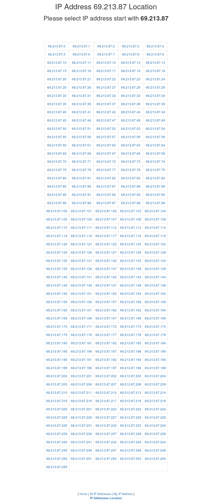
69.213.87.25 (56, 87)
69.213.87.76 (81, 169)
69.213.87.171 (81, 326)
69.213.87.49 (155, 120)
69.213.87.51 (81, 128)
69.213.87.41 (81, 112)
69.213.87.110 (56, 227)
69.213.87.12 (106, 62)
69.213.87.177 (106, 334)
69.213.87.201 (81, 375)
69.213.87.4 (155, 46)
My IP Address (123, 494)
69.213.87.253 (130, 458)
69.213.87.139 (155, 268)
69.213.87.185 (56, 351)
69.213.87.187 (106, 351)
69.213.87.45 (56, 120)
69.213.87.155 (56, 301)
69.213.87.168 (130, 318)
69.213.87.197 (106, 367)
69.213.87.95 (56, 202)
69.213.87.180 (56, 343)
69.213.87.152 (106, 293)
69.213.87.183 (130, 343)
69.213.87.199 (155, 367)
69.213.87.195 (56, 367)
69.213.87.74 (155, 161)
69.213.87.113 (130, 227)
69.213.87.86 (81, 186)
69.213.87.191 (81, 359)
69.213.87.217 (106, 400)
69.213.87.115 (56, 235)
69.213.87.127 (106, 252)
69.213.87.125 (56, 252)
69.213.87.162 (106, 310)
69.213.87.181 (81, 343)
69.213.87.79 (155, 169)
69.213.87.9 (155, 54)
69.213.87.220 (56, 409)
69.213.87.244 (155, 442)
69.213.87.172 (106, 326)
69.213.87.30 (56, 95)
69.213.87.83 (130, 178)
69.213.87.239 (155, 433)
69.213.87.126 (81, 252)
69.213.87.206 (81, 384)
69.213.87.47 (106, 120)
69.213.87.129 (155, 252)
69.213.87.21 (81, 79)
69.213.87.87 (106, 186)
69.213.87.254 (155, 458)
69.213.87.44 (155, 112)
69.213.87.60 (56, 145)
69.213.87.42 (106, 112)
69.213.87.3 (130, 46)
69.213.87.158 (130, 301)
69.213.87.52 (106, 128)
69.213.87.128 (130, 252)
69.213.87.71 (81, 161)
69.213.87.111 (81, 227)
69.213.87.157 (106, 301)
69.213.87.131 (81, 260)
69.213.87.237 (106, 433)
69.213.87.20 (56, 79)
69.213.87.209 (155, 384)
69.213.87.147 (106, 285)
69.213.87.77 (106, 169)
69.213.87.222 (106, 409)
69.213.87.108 (130, 219)
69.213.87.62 (106, 145)
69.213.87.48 (130, 120)
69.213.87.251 (81, 458)
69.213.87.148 (130, 285)
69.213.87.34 (155, 95)
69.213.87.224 (155, 409)
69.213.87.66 (81, 153)
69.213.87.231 (81, 425)
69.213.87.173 (130, 326)
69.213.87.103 (130, 210)
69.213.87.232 (106, 425)
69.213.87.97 (106, 202)
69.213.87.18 (130, 70)
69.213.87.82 (106, 178)
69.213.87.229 (155, 417)
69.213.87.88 (130, 186)
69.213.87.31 (81, 95)
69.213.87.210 (56, 392)
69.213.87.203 (130, 375)
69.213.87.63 (130, 145)
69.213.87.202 (106, 375)
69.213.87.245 (56, 450)
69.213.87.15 (56, 70)
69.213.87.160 (56, 310)
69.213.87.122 (106, 244)
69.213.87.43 (130, 112)
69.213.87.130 (56, 260)
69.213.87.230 (56, 425)
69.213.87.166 (81, 318)
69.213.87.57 (106, 136)
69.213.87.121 (81, 244)
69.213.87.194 (155, 359)
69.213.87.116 (81, 235)
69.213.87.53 (130, 128)
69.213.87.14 (155, 62)
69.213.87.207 (106, 384)
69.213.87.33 (130, 95)
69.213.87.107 (106, 219)
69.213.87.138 (130, 268)
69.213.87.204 (155, 375)
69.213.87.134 (155, 260)
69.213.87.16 (81, 70)
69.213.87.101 (81, 210)
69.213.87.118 (130, 235)
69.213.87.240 (56, 442)
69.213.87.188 (130, 351)
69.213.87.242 (106, 442)
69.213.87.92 (106, 194)
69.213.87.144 (155, 277)
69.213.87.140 (56, 277)
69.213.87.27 (106, 87)
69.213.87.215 (56, 400)
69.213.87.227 (106, 417)
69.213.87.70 (56, 161)
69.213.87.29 (155, 87)
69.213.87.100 (56, 210)
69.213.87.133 (130, 260)
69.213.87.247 (106, 450)
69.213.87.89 (155, 186)
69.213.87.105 (56, 219)
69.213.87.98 (130, 202)
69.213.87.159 (155, 301)
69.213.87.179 (155, 334)
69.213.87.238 (130, 433)
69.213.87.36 (81, 103)
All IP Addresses (100, 494)
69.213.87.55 (56, 136)
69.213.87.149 (155, 285)
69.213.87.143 (130, 277)
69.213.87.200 (56, 375)
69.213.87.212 (106, 392)
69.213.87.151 (81, 293)
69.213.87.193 (130, 359)
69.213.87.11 (81, 62)
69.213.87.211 (81, 392)
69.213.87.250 (56, 458)
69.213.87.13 (130, 62)
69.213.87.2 (106, 46)
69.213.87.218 (130, 400)
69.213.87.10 (56, 62)
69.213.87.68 (130, 153)
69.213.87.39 (155, 103)
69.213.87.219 (155, 400)
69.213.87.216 (81, 400)
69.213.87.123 (130, 244)
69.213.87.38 (130, 103)
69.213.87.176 (81, 334)
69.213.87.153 (130, 293)
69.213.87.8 (130, 54)
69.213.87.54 (155, 128)
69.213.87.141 (81, 277)
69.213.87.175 (56, 334)
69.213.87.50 (56, 128)
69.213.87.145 (56, 285)
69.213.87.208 (130, 384)
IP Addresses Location (106, 498)
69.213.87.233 (130, 425)
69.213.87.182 (106, 343)
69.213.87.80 (56, 178)
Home (83, 494)
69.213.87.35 (56, 103)
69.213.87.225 (56, 417)
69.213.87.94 (155, 194)
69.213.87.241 (81, 442)
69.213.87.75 (56, 169)
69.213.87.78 (130, 169)
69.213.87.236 (81, 433)
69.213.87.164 (155, 310)
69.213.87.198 (130, 367)
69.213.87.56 (81, 136)
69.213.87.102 (106, 210)
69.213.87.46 (81, 120)
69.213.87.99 (155, 202)
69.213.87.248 (130, 450)
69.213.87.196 (81, 367)
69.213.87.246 (81, 450)
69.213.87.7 (106, 54)
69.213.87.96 (81, 202)
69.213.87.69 (155, 153)
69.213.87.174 (155, 326)
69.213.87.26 (81, 87)
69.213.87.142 (106, 277)
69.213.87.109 (155, 219)
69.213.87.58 (130, 136)
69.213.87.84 (155, 178)
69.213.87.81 (81, 178)
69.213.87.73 (130, 161)
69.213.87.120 (56, 244)
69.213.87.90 (56, 194)
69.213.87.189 (155, 351)
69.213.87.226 (81, 417)
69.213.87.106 (81, 219)
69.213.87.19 (155, 70)
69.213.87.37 (106, 103)
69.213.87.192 (106, 359)
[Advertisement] (106, 32)
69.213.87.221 (81, 409)
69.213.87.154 (155, 293)
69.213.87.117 (106, 235)
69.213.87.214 (155, 392)
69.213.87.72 (106, 161)
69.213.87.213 (130, 392)
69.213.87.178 (130, 334)
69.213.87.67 (106, 153)
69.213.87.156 (81, 301)
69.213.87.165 (56, 318)
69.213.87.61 (81, 145)
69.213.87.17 (106, 70)
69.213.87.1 (81, 46)
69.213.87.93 (130, 194)
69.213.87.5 (56, 54)
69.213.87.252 (106, 458)
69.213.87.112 (106, 227)
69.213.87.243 (130, 442)
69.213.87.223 (130, 409)
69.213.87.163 (130, 310)
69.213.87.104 (155, 210)
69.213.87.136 (81, 268)
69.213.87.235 (56, 433)
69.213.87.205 (56, 384)
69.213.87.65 (56, 153)
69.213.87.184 (155, 343)
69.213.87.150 (56, 293)
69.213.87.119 (155, 235)
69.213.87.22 (106, 79)
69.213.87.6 (81, 54)
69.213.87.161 (81, 310)
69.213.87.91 (81, 194)
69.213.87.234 (155, 425)
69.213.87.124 (155, 244)
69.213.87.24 (155, 79)
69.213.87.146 (81, 285)
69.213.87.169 (155, 318)
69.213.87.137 (106, 268)
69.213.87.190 (56, 359)
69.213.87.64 (155, 145)
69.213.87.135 (56, 268)
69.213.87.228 (130, 417)
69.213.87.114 (155, 227)
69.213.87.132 (106, 260)
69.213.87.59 (155, 136)
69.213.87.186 (81, 351)
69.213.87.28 (130, 87)
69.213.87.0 (56, 46)
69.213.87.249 (155, 450)
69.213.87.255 (56, 466)
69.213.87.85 (56, 186)
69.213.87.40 (56, 112)
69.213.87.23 (130, 79)
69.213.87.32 (106, 95)
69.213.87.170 (56, 326)
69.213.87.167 (106, 318)
